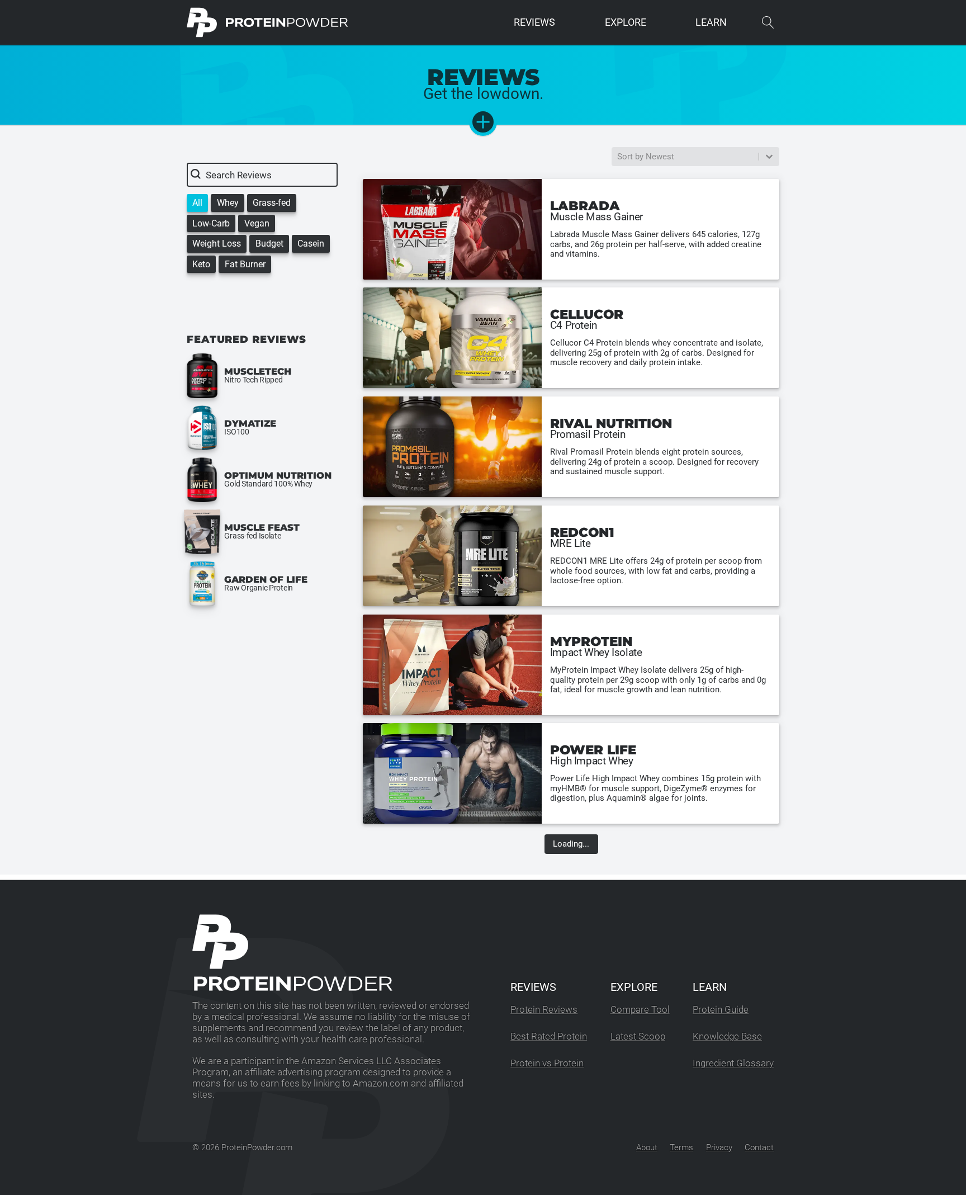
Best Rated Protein (548, 1036)
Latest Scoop (637, 1036)
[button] (197, 202)
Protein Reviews (543, 1009)
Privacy (719, 1147)
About (646, 1147)
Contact (759, 1147)
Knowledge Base (727, 1036)
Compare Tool (640, 1009)
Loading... (571, 844)
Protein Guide (721, 1009)
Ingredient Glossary (733, 1063)
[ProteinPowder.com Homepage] (267, 22)
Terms (681, 1147)
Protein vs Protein (547, 1063)
